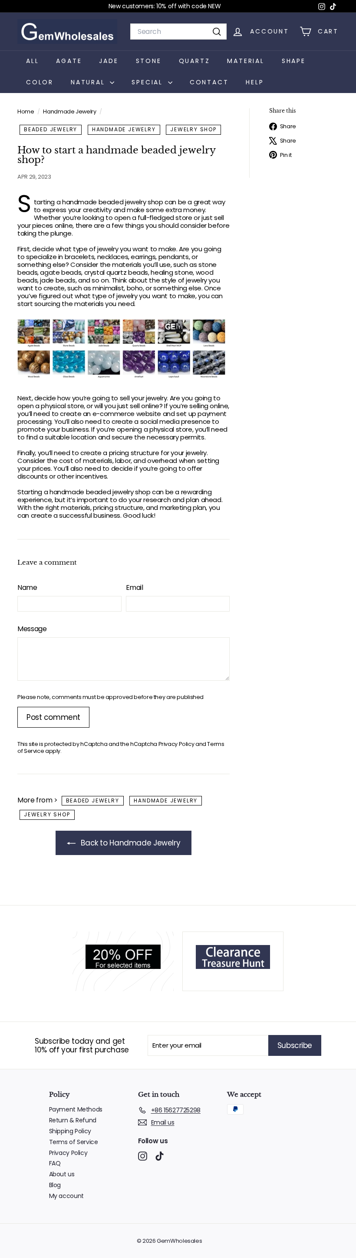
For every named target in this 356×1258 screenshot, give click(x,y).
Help (255, 82)
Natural (89, 82)
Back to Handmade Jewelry (130, 843)
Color (39, 82)
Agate (69, 61)
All (32, 61)
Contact (209, 82)
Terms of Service (73, 1142)
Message (31, 629)
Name (27, 587)
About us (62, 1174)
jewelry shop (193, 129)
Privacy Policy (176, 744)
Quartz (194, 61)
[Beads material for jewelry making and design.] (123, 349)
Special (148, 82)
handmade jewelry (124, 129)
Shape (294, 61)
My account (66, 1195)
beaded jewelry (50, 129)
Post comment (53, 717)
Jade (108, 61)
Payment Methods (75, 1109)
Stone (149, 61)
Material (245, 61)
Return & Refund (72, 1120)
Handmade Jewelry (69, 111)
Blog (55, 1185)
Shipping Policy (70, 1131)
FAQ (55, 1163)
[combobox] (178, 31)
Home (26, 111)
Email (134, 587)
